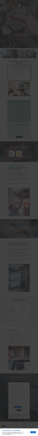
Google (7, 434)
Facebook (9, 434)
